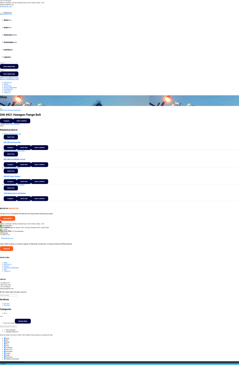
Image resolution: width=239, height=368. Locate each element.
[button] (1, 108)
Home (5, 102)
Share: (2, 126)
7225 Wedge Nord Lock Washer (15, 193)
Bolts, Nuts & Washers (13, 124)
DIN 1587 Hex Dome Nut (12, 142)
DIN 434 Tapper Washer (12, 176)
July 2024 (7, 303)
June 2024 (7, 305)
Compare (7, 121)
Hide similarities (10, 330)
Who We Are (7, 264)
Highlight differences (12, 332)
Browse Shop (22, 321)
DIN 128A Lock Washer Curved (14, 159)
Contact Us (7, 271)
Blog (5, 269)
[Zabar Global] (4, 77)
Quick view (10, 137)
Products (6, 103)
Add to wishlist (22, 121)
